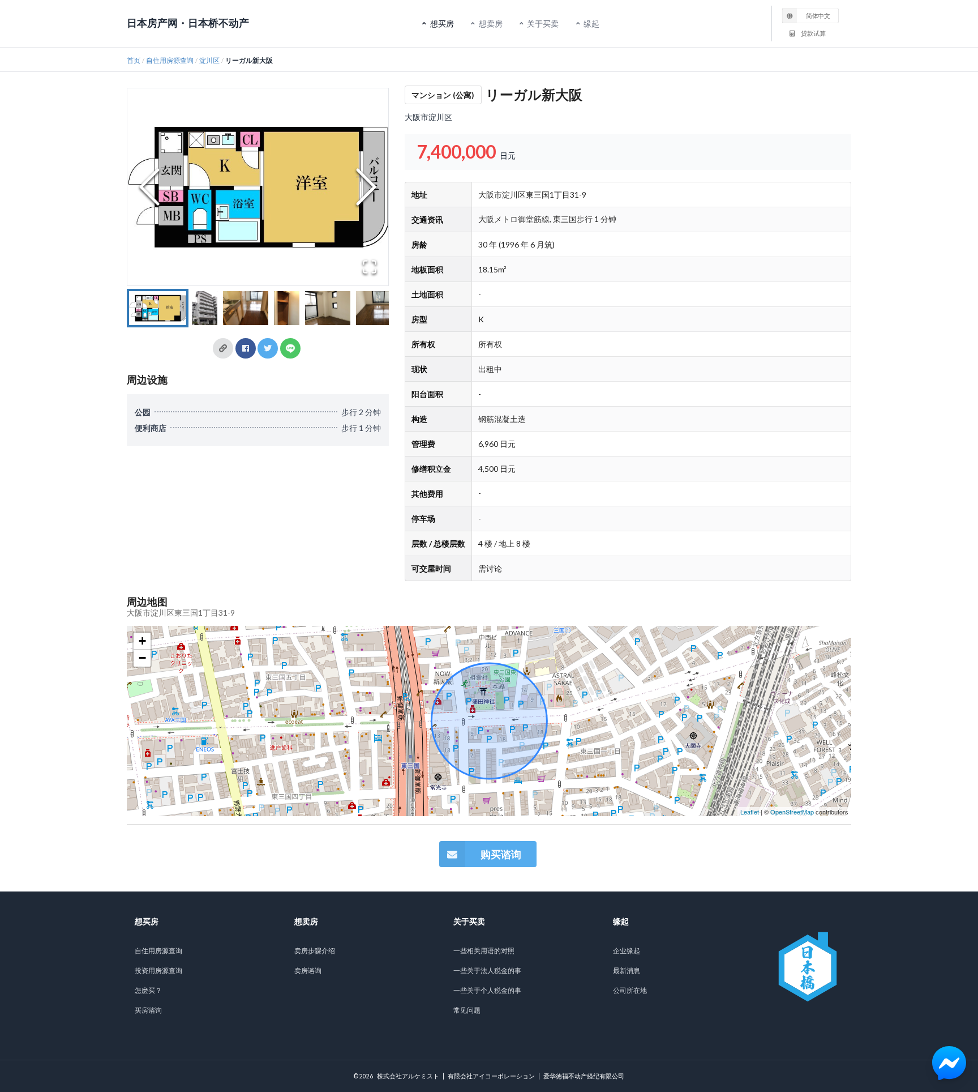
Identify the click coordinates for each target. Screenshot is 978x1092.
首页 (133, 60)
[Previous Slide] (149, 187)
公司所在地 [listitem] (630, 990)
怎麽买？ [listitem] (148, 990)
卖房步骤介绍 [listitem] (314, 950)
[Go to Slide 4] (287, 308)
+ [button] (142, 641)
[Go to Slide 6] (379, 308)
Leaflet (749, 811)
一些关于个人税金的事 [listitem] (487, 990)
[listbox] (810, 15)
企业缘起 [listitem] (626, 950)
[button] (257, 186)
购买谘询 (501, 854)
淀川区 (209, 60)
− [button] (142, 658)
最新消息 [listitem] (626, 970)
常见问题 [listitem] (467, 1010)
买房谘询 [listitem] (148, 1010)
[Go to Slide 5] (328, 308)
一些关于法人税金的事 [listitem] (487, 970)
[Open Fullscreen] (369, 267)
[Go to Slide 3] (246, 308)
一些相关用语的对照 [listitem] (483, 950)
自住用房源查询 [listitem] (158, 950)
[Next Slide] (366, 187)
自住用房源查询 (170, 60)
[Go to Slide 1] (157, 308)
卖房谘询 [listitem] (307, 970)
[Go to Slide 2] (205, 308)
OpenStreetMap (792, 811)
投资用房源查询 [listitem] (158, 970)
